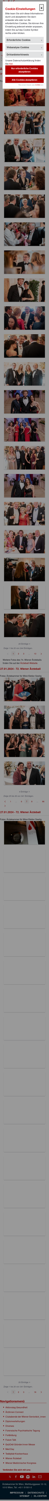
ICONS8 (37, 85)
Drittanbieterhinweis (18, 54)
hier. (11, 63)
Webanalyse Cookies (18, 47)
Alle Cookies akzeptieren (24, 79)
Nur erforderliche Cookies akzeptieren (24, 70)
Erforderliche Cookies (18, 40)
